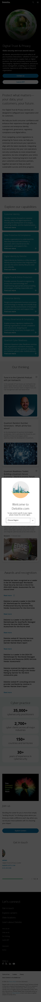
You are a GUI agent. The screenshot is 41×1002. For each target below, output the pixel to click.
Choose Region (13, 520)
